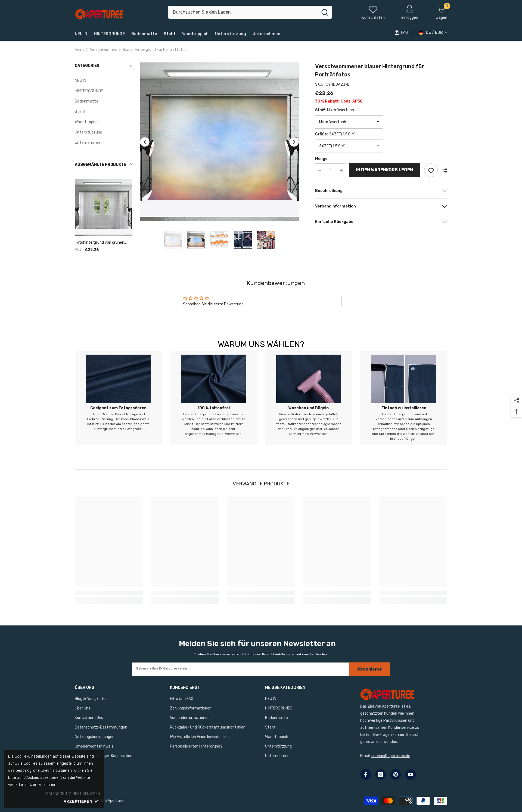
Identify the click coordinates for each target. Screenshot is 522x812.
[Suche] (250, 12)
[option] (219, 141)
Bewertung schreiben (309, 300)
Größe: (335, 134)
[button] (145, 142)
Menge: (321, 158)
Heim (79, 49)
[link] (118, 398)
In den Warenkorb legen (384, 169)
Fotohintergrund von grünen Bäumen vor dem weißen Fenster (99, 242)
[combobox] (243, 12)
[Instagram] (380, 774)
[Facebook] (365, 774)
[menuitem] (103, 81)
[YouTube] (410, 774)
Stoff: (334, 110)
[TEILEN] (442, 170)
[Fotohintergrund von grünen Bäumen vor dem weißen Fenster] (103, 207)
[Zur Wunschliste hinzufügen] (431, 170)
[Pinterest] (395, 774)
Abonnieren (370, 669)
